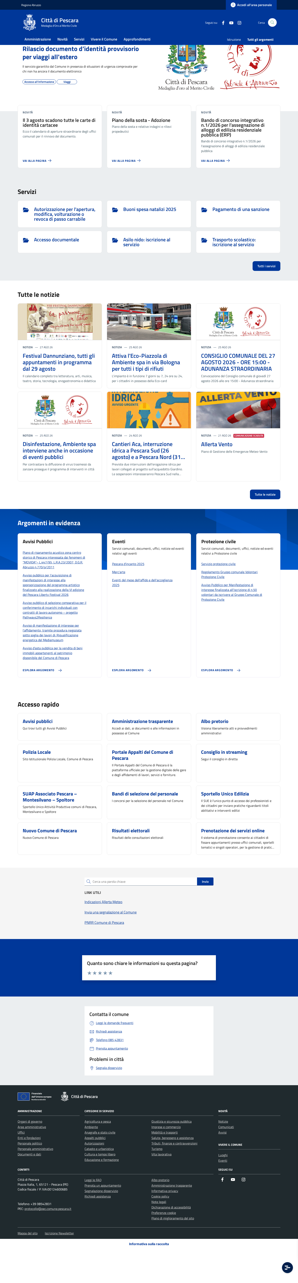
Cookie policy (160, 1196)
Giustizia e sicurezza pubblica (171, 1121)
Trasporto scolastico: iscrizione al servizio (234, 242)
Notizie (223, 1121)
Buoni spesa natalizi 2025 (149, 209)
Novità (62, 39)
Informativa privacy (164, 1190)
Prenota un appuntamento (103, 1185)
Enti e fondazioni (29, 1137)
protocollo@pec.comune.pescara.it (48, 1208)
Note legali (158, 1201)
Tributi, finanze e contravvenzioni (174, 1143)
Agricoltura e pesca (98, 1121)
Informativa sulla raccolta (149, 1244)
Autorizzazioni (94, 1143)
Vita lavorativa (161, 1154)
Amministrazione (38, 39)
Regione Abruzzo (31, 5)
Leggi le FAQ (93, 1180)
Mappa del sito (28, 1233)
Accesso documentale (56, 240)
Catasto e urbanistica (99, 1148)
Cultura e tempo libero (100, 1154)
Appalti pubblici (95, 1137)
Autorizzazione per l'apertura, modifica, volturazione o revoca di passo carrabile (64, 214)
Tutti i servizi (266, 266)
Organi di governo (30, 1121)
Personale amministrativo (35, 1148)
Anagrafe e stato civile (100, 1132)
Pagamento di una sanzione (240, 209)
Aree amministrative (32, 1126)
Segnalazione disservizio (101, 1190)
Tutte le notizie (265, 494)
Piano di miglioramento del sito (172, 1218)
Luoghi (223, 1155)
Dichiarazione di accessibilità (171, 1207)
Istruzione (234, 39)
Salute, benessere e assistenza (172, 1137)
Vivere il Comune (104, 39)
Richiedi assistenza (98, 1196)
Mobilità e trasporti (164, 1132)
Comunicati (226, 1126)
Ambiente (91, 1126)
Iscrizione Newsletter (59, 1233)
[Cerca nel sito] (272, 22)
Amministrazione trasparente (171, 1185)
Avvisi (222, 1132)
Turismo (156, 1148)
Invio (205, 881)
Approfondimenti (137, 39)
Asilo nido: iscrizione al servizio (146, 242)
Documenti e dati (29, 1154)
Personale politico (30, 1143)
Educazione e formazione (102, 1159)
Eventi (222, 1160)
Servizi (79, 39)
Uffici (21, 1132)
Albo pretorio (160, 1180)
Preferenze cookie (163, 1212)
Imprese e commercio (166, 1126)
